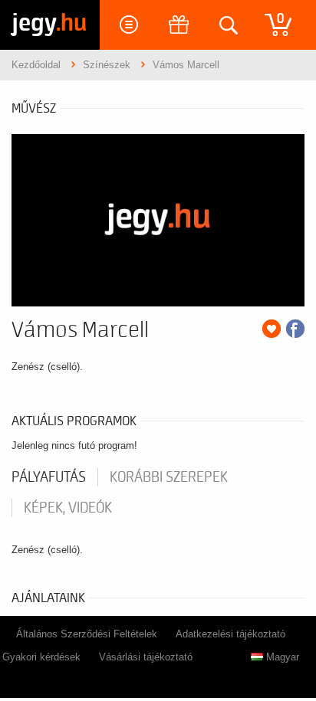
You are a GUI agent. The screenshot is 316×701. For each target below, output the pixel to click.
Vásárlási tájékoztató (146, 657)
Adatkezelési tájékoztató (230, 634)
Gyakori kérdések (41, 657)
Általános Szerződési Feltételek (86, 634)
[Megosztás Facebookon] (295, 328)
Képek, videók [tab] (68, 508)
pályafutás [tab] (49, 477)
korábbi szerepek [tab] (169, 477)
